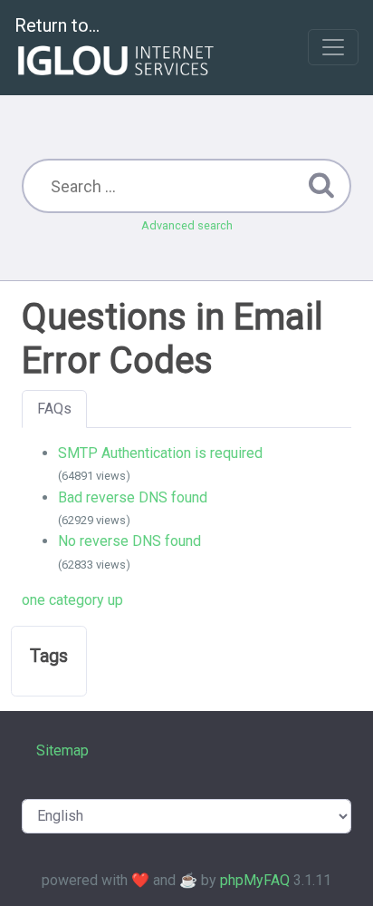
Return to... (57, 25)
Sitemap (62, 750)
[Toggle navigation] (333, 47)
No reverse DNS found (129, 541)
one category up (72, 600)
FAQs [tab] (54, 408)
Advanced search (187, 225)
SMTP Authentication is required (160, 453)
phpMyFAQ (255, 880)
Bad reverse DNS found (132, 497)
